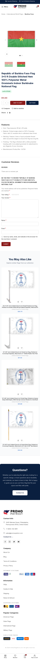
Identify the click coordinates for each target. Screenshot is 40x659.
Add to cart (17, 103)
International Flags (9, 626)
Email (3, 228)
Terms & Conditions (10, 561)
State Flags (7, 621)
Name (3, 220)
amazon (6, 638)
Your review (5, 198)
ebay (13, 638)
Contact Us (20, 493)
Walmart (20, 638)
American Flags (8, 617)
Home (3, 14)
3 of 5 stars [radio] (15, 194)
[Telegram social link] (10, 112)
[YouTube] (18, 541)
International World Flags (15, 14)
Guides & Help (8, 589)
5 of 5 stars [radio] (18, 194)
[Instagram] (9, 541)
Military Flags (7, 630)
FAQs (5, 584)
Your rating (5, 194)
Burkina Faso (29, 14)
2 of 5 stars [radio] (13, 194)
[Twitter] (14, 541)
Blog (4, 557)
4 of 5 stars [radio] (16, 194)
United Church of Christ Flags (20, 309)
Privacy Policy (8, 566)
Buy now (32, 103)
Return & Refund (8, 598)
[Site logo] (20, 6)
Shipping (6, 593)
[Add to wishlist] (21, 301)
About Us (6, 552)
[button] (18, 301)
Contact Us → (8, 537)
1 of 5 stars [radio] (12, 194)
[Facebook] (5, 541)
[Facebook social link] (8, 112)
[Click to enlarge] (7, 54)
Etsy (26, 638)
